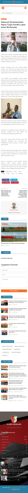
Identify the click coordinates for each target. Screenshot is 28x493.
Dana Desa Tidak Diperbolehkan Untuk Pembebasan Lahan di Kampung (18, 301)
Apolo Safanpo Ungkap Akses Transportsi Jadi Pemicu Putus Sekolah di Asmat (17, 397)
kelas (12, 173)
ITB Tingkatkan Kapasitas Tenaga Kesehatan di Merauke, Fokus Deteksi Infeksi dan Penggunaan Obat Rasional (18, 375)
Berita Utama (5, 224)
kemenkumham (8, 171)
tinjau (19, 171)
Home (3, 13)
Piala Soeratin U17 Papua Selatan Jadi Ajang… (13, 243)
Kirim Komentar (14, 290)
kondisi (3, 173)
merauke (20, 173)
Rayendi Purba (4, 29)
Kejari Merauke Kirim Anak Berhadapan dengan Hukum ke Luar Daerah (11, 2)
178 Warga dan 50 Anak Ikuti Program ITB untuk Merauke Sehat (17, 366)
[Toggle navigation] (3, 8)
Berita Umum (3, 19)
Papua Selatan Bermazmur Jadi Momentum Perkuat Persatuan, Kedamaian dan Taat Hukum (16, 382)
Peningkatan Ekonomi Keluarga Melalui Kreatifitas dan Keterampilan (18, 309)
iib (16, 173)
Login (14, 490)
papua (15, 171)
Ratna (11, 304)
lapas (8, 173)
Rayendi (11, 319)
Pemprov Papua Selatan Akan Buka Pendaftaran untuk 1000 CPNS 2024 (17, 316)
